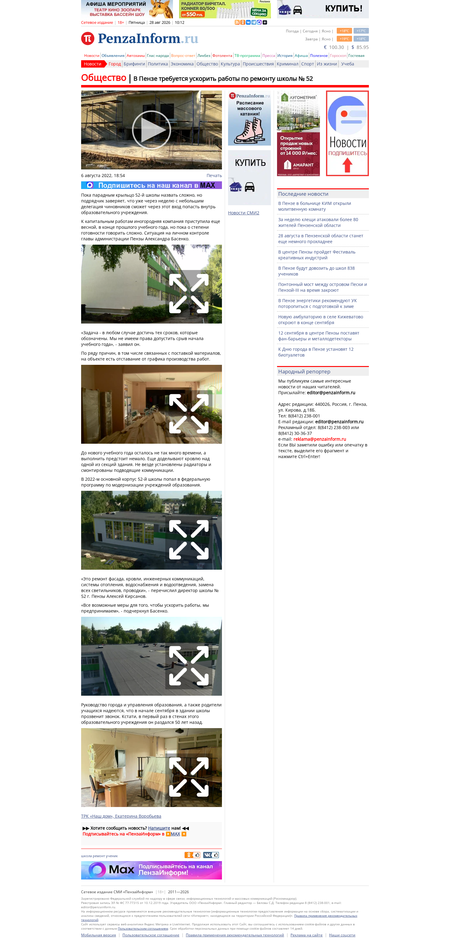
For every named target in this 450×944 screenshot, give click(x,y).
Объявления (113, 55)
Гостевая (356, 55)
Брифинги (134, 64)
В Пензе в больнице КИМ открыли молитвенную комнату (314, 206)
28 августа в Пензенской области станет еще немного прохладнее (320, 238)
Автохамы (136, 55)
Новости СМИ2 (243, 213)
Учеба (347, 64)
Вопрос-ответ (183, 55)
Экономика (182, 64)
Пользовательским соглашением (143, 928)
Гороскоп (338, 55)
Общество (207, 64)
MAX (175, 834)
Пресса (268, 55)
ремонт (99, 855)
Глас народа (158, 55)
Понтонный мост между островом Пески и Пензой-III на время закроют (322, 287)
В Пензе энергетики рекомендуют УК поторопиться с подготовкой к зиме (317, 303)
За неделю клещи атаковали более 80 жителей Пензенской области (318, 222)
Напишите (159, 828)
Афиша (301, 55)
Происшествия (258, 64)
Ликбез (203, 55)
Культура (230, 64)
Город (115, 64)
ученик (112, 855)
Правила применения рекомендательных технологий (235, 935)
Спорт (307, 64)
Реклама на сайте (307, 935)
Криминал (287, 64)
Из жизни (327, 64)
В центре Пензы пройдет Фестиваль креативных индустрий (316, 255)
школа (86, 855)
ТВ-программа (247, 55)
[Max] (151, 185)
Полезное (319, 55)
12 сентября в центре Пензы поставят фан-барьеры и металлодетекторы (318, 336)
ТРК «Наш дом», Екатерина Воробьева (121, 816)
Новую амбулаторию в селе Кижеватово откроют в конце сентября (320, 319)
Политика (158, 64)
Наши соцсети (342, 935)
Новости (91, 55)
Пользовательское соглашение (150, 935)
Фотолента (222, 55)
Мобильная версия (98, 935)
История (285, 55)
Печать (214, 175)
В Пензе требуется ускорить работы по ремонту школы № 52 (223, 78)
